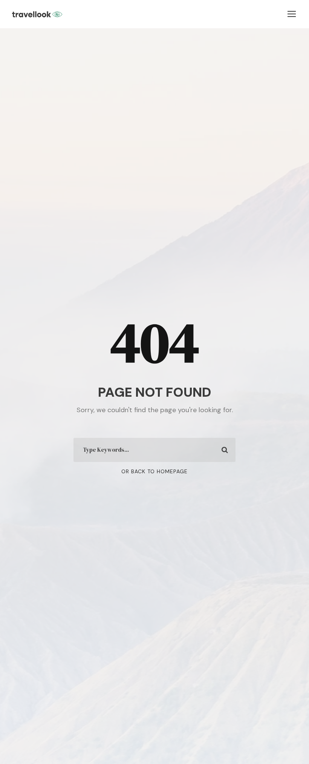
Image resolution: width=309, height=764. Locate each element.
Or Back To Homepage (154, 471)
